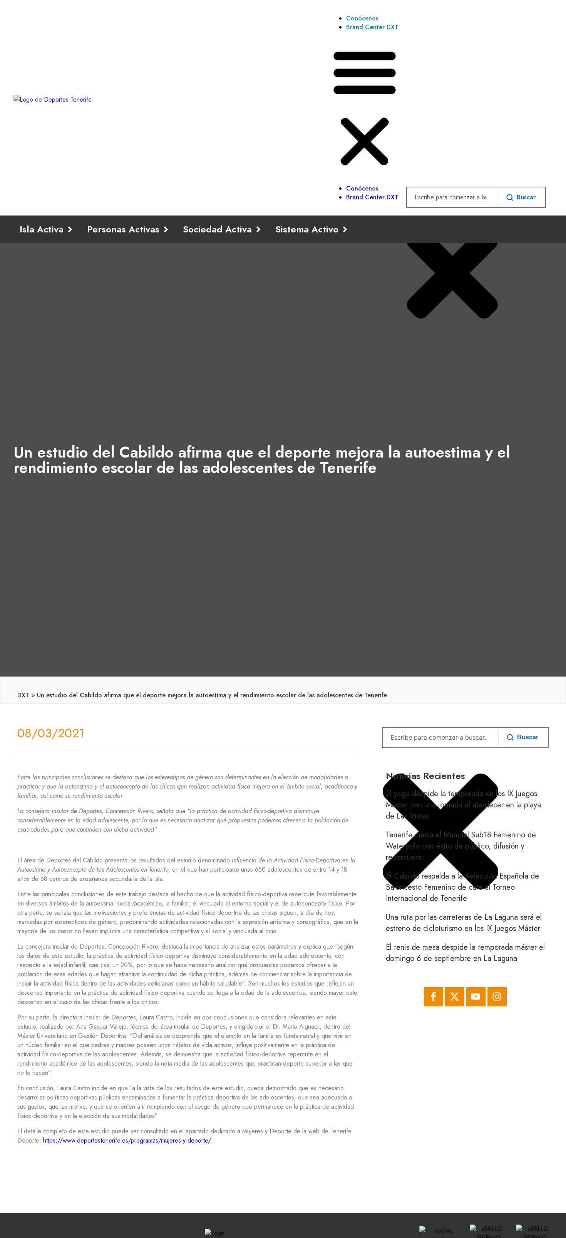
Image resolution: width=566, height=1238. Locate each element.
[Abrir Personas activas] (166, 229)
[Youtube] (476, 996)
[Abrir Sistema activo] (345, 229)
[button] (365, 108)
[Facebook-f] (433, 996)
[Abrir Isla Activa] (70, 229)
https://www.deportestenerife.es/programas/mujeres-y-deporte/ (126, 1140)
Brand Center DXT (372, 27)
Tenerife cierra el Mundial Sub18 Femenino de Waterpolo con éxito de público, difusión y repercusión (461, 846)
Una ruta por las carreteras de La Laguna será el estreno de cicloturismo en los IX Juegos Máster (464, 923)
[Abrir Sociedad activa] (258, 229)
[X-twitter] (454, 996)
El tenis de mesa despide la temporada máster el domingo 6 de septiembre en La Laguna (465, 953)
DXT (23, 695)
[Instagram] (497, 996)
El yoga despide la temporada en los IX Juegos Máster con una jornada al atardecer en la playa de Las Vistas (463, 805)
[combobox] (452, 197)
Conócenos (362, 18)
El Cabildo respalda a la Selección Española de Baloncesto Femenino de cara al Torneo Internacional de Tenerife (462, 887)
